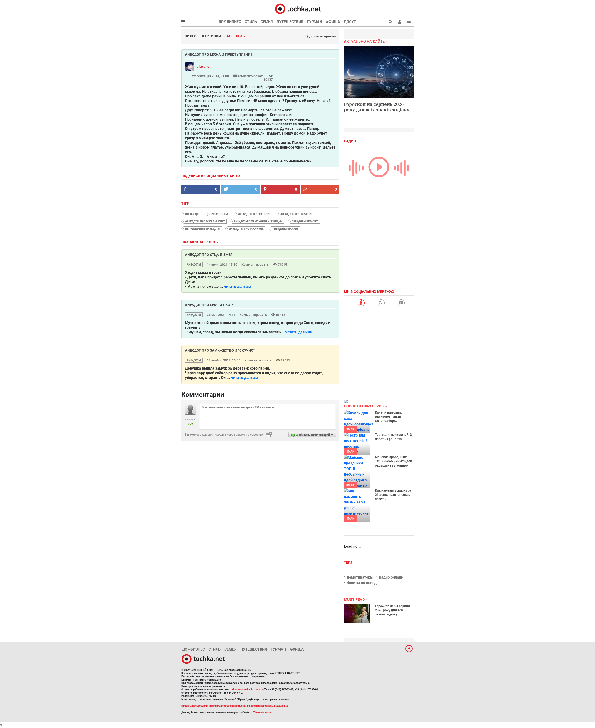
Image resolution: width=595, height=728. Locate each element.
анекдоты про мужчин (296, 214)
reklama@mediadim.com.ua (247, 689)
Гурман (314, 22)
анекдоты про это (285, 228)
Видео (190, 36)
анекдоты (194, 264)
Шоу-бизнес (229, 22)
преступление (219, 214)
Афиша (333, 22)
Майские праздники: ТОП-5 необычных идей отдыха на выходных (393, 461)
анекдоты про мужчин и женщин (258, 221)
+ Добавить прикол (320, 36)
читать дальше (237, 286)
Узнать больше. (262, 712)
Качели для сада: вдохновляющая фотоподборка (388, 416)
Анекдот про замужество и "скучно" (220, 350)
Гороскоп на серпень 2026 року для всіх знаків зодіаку (376, 107)
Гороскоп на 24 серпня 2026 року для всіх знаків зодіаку (392, 610)
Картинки (211, 36)
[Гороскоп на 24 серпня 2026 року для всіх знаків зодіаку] (357, 613)
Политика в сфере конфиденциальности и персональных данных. (248, 705)
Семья (267, 22)
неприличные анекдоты (202, 228)
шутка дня (192, 214)
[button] (399, 22)
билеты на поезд (362, 583)
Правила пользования (194, 705)
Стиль (251, 22)
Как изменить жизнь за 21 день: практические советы (393, 495)
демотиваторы (360, 577)
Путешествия (290, 22)
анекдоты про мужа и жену (205, 221)
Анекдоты (236, 36)
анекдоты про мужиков (246, 228)
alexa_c (203, 66)
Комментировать (251, 76)
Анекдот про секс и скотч (209, 305)
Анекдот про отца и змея (208, 255)
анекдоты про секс (305, 221)
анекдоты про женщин (254, 214)
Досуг (350, 22)
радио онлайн (391, 577)
